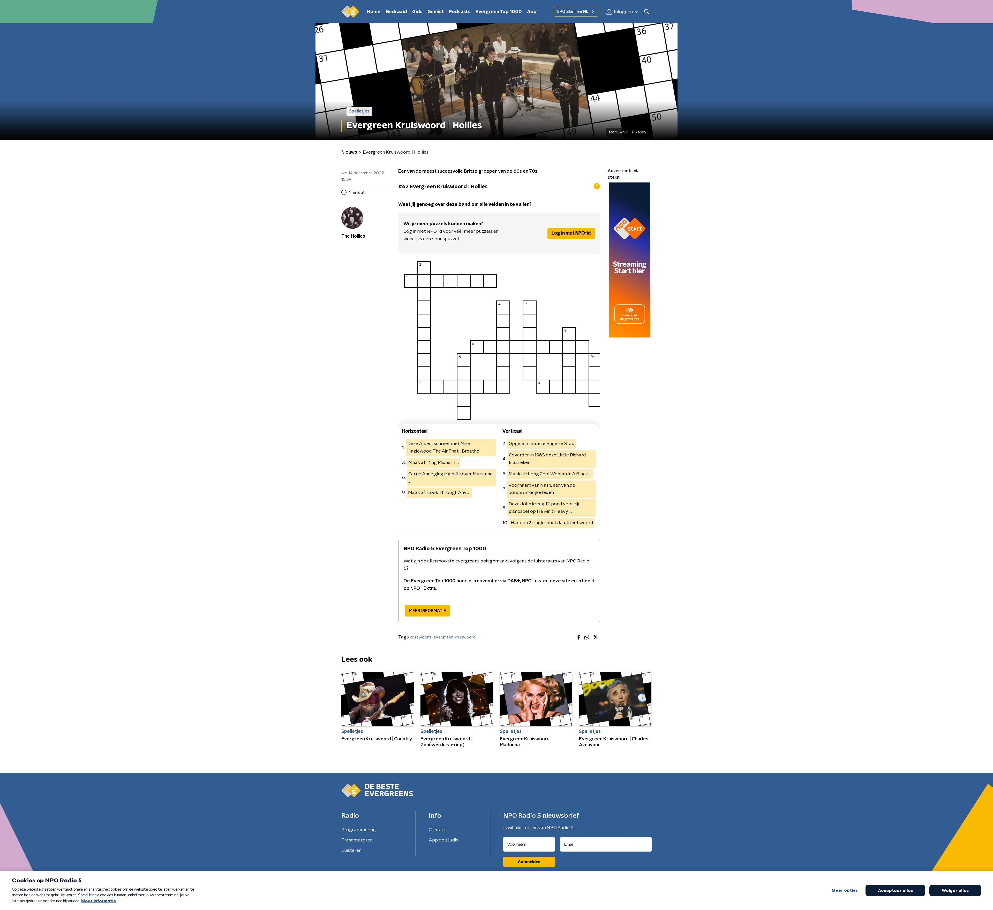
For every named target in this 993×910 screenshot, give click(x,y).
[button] (647, 12)
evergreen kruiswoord (455, 637)
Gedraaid (396, 12)
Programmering (358, 830)
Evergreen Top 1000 (499, 12)
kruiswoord (420, 637)
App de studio (444, 840)
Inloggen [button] (623, 12)
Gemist (435, 12)
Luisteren (351, 850)
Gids (417, 12)
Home (373, 12)
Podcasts (459, 12)
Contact (437, 830)
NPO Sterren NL (572, 12)
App (532, 12)
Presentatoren (357, 840)
